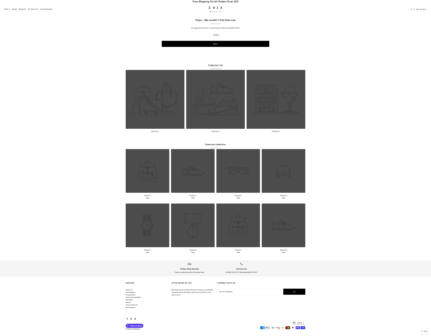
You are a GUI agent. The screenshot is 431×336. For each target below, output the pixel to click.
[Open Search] (411, 9)
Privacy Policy (130, 295)
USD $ (299, 323)
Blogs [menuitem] (14, 9)
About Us (129, 290)
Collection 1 (155, 131)
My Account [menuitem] (33, 9)
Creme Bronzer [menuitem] (46, 9)
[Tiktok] (135, 319)
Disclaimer (129, 300)
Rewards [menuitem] (22, 9)
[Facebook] (127, 319)
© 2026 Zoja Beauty (133, 329)
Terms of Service (132, 305)
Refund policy (130, 307)
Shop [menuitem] (6, 9)
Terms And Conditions (133, 297)
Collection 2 (215, 131)
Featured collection (215, 144)
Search (128, 302)
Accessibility (130, 292)
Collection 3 (276, 131)
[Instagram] (131, 319)
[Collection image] (155, 99)
